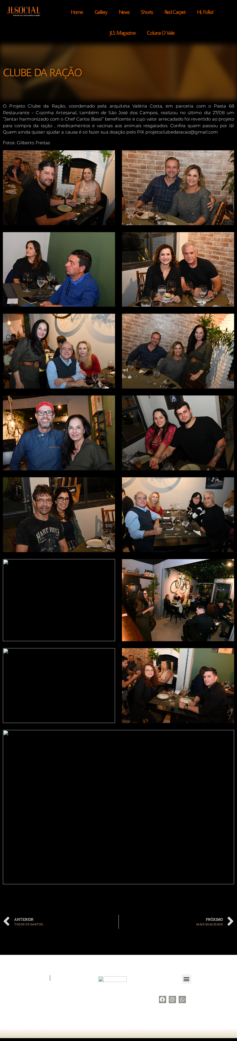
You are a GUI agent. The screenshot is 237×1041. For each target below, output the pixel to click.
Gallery (101, 11)
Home (77, 11)
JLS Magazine (122, 32)
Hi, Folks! (205, 11)
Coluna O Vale (160, 32)
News (124, 11)
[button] (186, 979)
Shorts (147, 11)
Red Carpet (175, 11)
